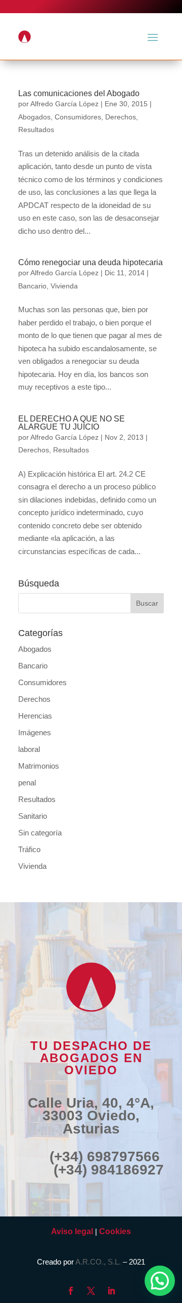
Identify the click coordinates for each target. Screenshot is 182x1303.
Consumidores (78, 117)
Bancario (32, 286)
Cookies (115, 1231)
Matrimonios (38, 766)
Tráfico (29, 849)
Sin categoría (40, 832)
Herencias (35, 715)
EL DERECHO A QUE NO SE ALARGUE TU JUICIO (71, 422)
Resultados (36, 129)
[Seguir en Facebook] (71, 1291)
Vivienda (64, 286)
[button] (160, 1281)
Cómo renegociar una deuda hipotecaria (90, 262)
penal (27, 782)
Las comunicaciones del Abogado (79, 93)
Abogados (34, 117)
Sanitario (32, 816)
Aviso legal (72, 1231)
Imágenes (34, 732)
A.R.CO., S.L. (98, 1261)
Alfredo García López (64, 104)
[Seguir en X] (91, 1291)
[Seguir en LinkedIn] (111, 1291)
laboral (29, 749)
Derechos (120, 117)
